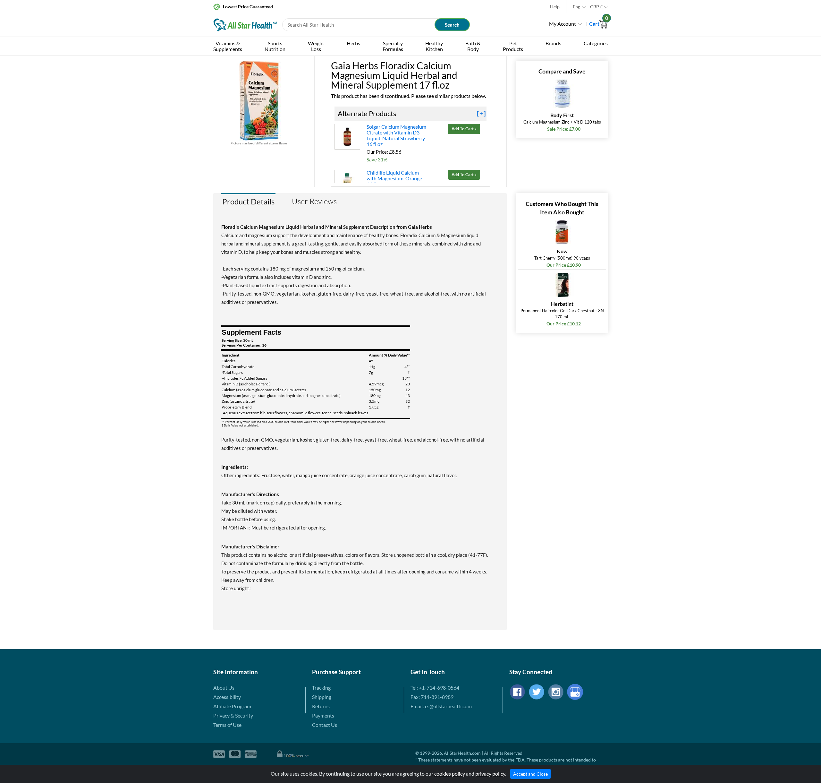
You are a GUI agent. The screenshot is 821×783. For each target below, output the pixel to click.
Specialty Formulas (393, 46)
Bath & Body (472, 46)
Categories (596, 43)
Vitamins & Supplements (227, 46)
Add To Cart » (464, 128)
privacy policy (490, 773)
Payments (323, 715)
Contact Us (324, 725)
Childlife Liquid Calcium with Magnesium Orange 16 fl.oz (394, 178)
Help (555, 6)
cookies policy (449, 773)
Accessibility (227, 697)
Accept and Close (530, 774)
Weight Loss (316, 46)
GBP (596, 6)
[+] (481, 113)
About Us (223, 687)
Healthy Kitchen (434, 46)
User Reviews (314, 201)
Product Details (248, 201)
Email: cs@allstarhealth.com (441, 706)
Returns (321, 706)
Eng (576, 6)
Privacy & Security (233, 715)
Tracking (321, 687)
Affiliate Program (232, 706)
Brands (553, 43)
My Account (562, 24)
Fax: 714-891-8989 (431, 697)
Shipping (321, 697)
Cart (598, 24)
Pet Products (513, 46)
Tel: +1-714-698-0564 (434, 687)
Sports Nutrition (275, 46)
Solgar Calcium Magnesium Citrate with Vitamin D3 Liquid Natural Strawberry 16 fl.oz (396, 135)
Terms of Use (227, 725)
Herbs (353, 43)
